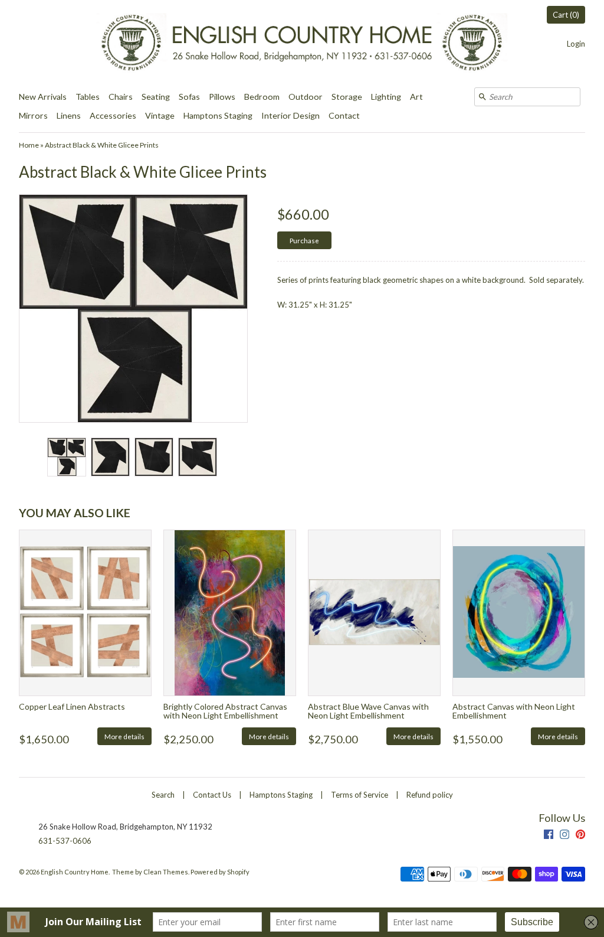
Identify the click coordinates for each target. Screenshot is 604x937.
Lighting (386, 97)
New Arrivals (43, 97)
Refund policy (429, 794)
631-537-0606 (64, 840)
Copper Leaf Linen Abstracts (72, 706)
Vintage (160, 115)
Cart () (566, 14)
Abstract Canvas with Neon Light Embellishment (513, 710)
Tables (88, 97)
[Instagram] (564, 836)
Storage (346, 97)
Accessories (113, 115)
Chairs (121, 97)
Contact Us (212, 794)
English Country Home (75, 872)
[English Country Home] (302, 44)
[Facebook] (548, 836)
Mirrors (33, 115)
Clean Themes (165, 872)
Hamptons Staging (217, 115)
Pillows (222, 97)
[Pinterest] (580, 836)
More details (124, 736)
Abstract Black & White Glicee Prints (102, 145)
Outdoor (305, 97)
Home (29, 145)
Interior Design (290, 115)
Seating (156, 97)
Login (576, 43)
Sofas (189, 97)
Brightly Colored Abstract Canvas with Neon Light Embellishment (225, 710)
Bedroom (262, 97)
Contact (344, 115)
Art (416, 97)
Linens (69, 115)
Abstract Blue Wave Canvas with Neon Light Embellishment (368, 710)
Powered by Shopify (220, 872)
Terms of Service (359, 794)
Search (163, 794)
